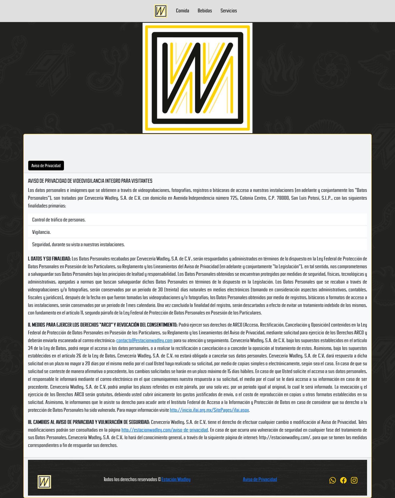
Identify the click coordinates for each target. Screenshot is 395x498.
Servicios (229, 10)
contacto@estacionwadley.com (144, 340)
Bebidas (205, 10)
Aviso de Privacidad (260, 479)
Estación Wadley (176, 479)
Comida (182, 10)
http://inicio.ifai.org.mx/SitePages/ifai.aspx (209, 409)
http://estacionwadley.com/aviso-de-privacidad (164, 429)
